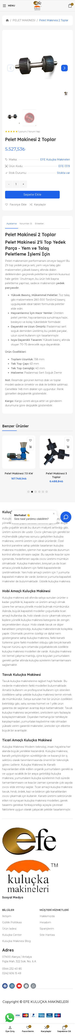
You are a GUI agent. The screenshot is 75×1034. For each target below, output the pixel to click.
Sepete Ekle (32, 194)
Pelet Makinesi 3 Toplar (56, 475)
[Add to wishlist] (30, 440)
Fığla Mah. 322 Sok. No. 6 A (19, 961)
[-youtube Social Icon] (19, 986)
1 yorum (22, 131)
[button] (64, 68)
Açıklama (12, 223)
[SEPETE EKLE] (30, 447)
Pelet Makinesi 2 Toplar (53, 20)
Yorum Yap (34, 131)
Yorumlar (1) (25, 223)
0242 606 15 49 (11, 973)
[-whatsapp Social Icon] (33, 986)
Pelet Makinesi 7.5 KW (19, 473)
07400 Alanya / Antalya (17, 956)
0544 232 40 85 (12, 968)
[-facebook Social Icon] (5, 986)
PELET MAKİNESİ (24, 20)
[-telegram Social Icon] (26, 986)
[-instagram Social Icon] (12, 986)
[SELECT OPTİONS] (68, 447)
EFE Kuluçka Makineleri (55, 159)
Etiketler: (39, 223)
